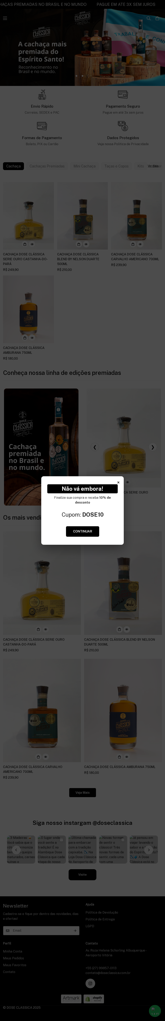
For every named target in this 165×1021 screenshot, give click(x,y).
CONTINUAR (82, 531)
